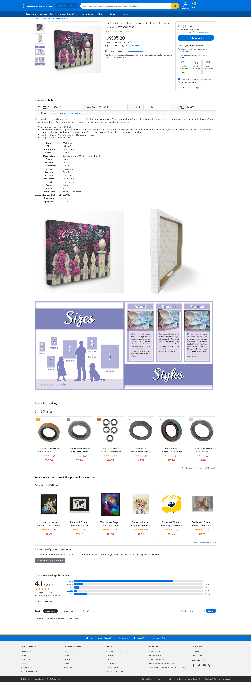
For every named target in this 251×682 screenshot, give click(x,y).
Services (43, 14)
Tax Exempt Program (114, 671)
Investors (24, 663)
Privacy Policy (155, 655)
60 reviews (124, 31)
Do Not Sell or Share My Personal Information (168, 667)
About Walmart (27, 651)
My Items (124, 14)
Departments (31, 14)
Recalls (109, 659)
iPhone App (196, 651)
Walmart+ (68, 663)
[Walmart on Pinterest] (209, 665)
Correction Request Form (50, 560)
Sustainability (26, 667)
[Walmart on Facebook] (193, 665)
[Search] (175, 6)
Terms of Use (154, 651)
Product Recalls (112, 667)
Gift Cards (68, 667)
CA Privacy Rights (156, 659)
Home (37, 18)
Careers (113, 14)
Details (199, 82)
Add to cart (196, 37)
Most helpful (85, 611)
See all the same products (205, 541)
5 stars (70, 581)
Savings (53, 14)
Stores (66, 655)
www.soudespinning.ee (134, 51)
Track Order (142, 637)
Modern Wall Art (61, 18)
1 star (71, 594)
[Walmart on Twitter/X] (198, 665)
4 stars (70, 584)
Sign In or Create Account (100, 637)
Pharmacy (102, 14)
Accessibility (111, 663)
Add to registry (205, 87)
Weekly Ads (160, 637)
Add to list (187, 87)
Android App (197, 655)
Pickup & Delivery (87, 14)
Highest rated (67, 611)
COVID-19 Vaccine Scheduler (118, 651)
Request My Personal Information (162, 663)
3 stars (70, 587)
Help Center (124, 637)
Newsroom (25, 659)
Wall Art (50, 18)
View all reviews (45, 601)
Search (211, 611)
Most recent (50, 611)
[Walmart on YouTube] (204, 665)
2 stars (70, 591)
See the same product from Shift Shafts (199, 468)
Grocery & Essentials (68, 14)
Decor (43, 18)
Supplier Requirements (30, 671)
